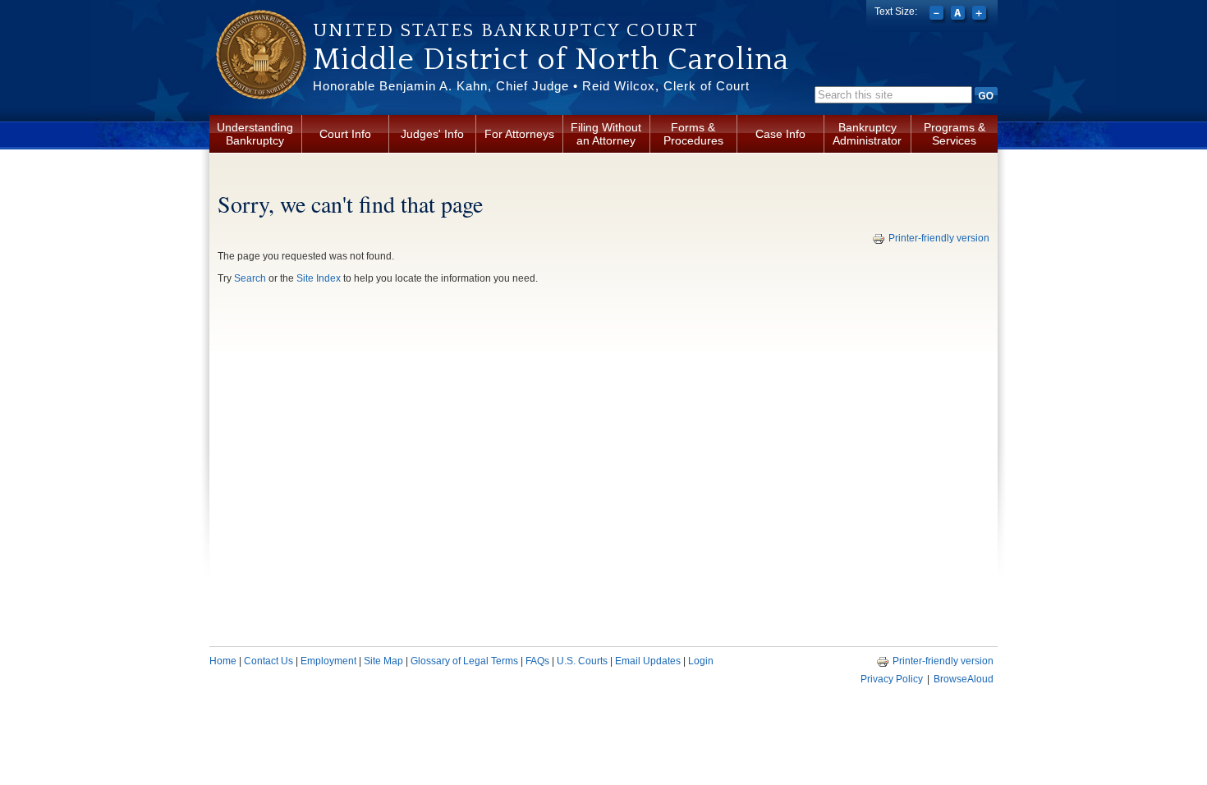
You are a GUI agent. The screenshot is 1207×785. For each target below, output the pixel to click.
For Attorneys (519, 133)
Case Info (780, 133)
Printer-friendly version (938, 238)
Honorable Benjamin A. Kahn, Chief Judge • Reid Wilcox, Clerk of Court (531, 86)
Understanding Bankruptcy (255, 134)
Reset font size (959, 15)
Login (701, 661)
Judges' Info (432, 133)
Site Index (318, 278)
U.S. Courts (582, 661)
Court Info (345, 133)
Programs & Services (954, 134)
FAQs (537, 661)
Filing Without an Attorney (606, 134)
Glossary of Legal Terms (464, 661)
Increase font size (980, 15)
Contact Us (268, 661)
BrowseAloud (964, 679)
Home (222, 661)
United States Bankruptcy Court (506, 30)
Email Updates (648, 661)
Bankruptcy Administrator (867, 134)
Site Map (383, 661)
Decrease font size (938, 15)
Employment (328, 661)
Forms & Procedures (693, 134)
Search (250, 278)
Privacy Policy (892, 679)
